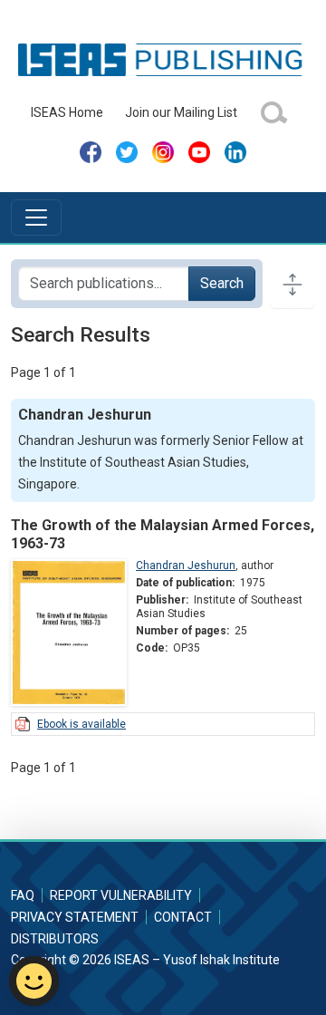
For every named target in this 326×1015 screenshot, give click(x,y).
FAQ (22, 895)
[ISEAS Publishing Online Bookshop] (162, 59)
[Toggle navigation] (36, 217)
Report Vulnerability (121, 895)
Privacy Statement (75, 917)
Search (222, 283)
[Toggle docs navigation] (292, 283)
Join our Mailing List (181, 112)
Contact (183, 917)
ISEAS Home (67, 112)
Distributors (55, 939)
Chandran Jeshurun (185, 565)
